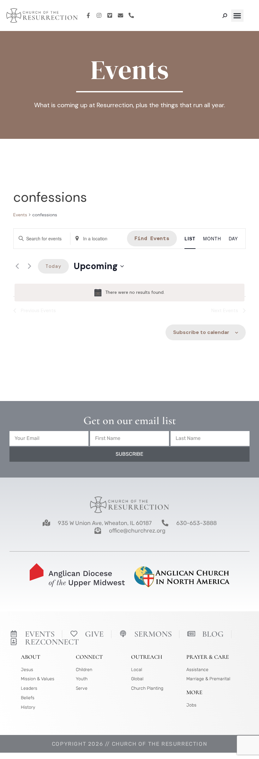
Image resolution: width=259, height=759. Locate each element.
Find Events (152, 238)
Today (53, 266)
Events (20, 215)
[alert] (129, 292)
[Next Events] (29, 266)
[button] (237, 15)
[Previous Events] (17, 266)
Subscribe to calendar (201, 332)
